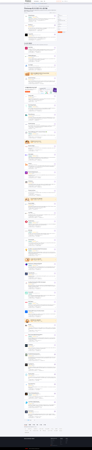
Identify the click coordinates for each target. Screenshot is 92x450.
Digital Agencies (29, 6)
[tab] (25, 425)
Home (25, 6)
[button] (63, 1)
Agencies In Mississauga (34, 6)
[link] (42, 1)
